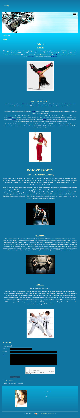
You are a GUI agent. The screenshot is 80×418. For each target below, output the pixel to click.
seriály (46, 395)
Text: (4, 355)
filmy (46, 396)
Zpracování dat (52, 413)
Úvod (4, 35)
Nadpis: (5, 351)
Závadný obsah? (42, 413)
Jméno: (5, 348)
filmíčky (5, 5)
